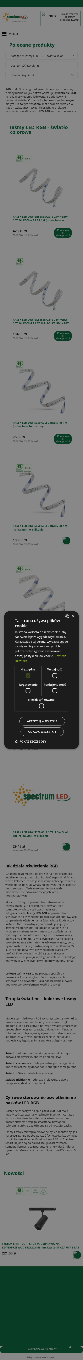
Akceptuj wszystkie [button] (42, 721)
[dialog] (41, 680)
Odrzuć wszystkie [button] (42, 731)
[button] (30, 741)
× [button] (72, 615)
